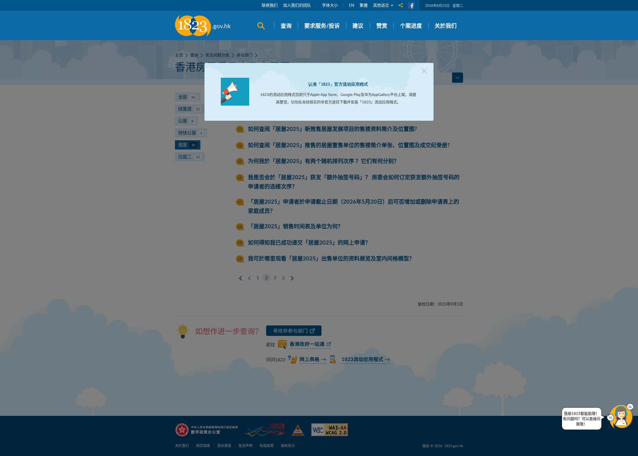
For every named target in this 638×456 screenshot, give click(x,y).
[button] (621, 416)
